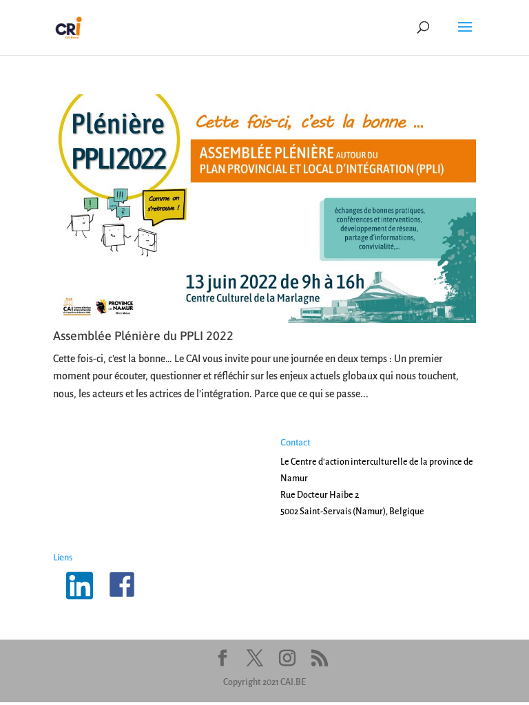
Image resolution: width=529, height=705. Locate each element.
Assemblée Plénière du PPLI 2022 (143, 335)
